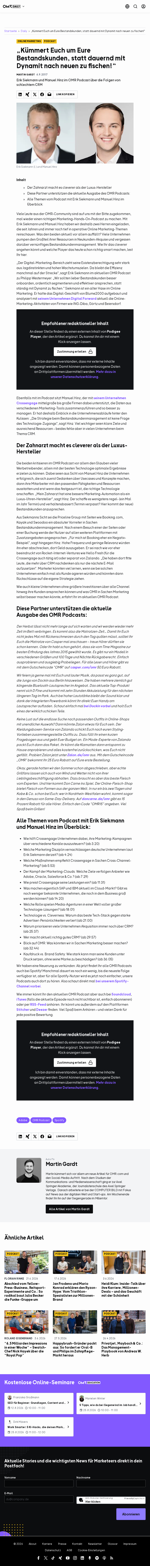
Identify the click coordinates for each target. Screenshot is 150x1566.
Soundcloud (121, 994)
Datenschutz (53, 1550)
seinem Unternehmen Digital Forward (67, 298)
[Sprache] (127, 6)
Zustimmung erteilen (71, 351)
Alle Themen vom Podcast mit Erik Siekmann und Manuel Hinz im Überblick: (75, 202)
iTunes (21, 999)
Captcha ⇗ (134, 1498)
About (33, 1544)
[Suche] (135, 6)
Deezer (42, 1009)
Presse (62, 1544)
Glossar (113, 1544)
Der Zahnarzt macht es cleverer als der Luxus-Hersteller (69, 187)
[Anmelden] (143, 6)
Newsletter (95, 1544)
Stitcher (22, 1009)
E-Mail (8, 1493)
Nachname (83, 1477)
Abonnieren (131, 1514)
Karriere (47, 1544)
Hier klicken (92, 1501)
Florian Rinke (14, 1278)
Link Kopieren (65, 94)
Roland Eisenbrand (18, 1338)
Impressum (129, 1544)
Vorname (10, 1477)
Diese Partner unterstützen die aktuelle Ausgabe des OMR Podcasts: (78, 193)
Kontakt (77, 1544)
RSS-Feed (38, 1004)
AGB (69, 1550)
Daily (24, 31)
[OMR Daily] (14, 6)
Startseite (10, 31)
